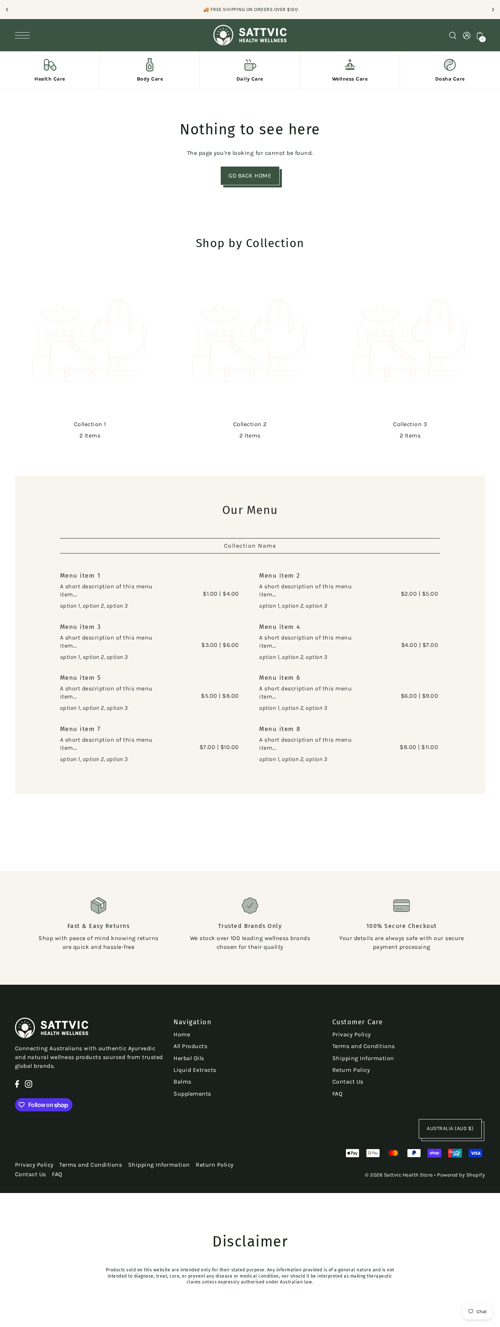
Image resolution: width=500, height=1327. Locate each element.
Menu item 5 (80, 678)
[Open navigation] (24, 35)
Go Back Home (249, 175)
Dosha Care (450, 79)
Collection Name (250, 545)
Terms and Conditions (363, 1046)
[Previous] (7, 9)
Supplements (192, 1093)
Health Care (49, 79)
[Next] (492, 9)
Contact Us (347, 1081)
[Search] (453, 35)
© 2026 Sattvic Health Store (399, 1175)
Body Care (150, 79)
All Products (190, 1046)
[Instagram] (28, 1083)
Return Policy (351, 1069)
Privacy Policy (351, 1034)
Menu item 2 (279, 575)
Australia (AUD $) (450, 1128)
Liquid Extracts (194, 1069)
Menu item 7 (80, 729)
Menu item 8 (280, 729)
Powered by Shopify (461, 1175)
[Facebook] (17, 1083)
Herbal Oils (188, 1058)
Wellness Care (350, 79)
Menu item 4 (280, 627)
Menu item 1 (80, 575)
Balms (182, 1081)
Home (181, 1034)
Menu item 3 (80, 627)
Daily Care (249, 79)
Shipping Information (363, 1058)
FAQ (337, 1093)
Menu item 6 (280, 678)
